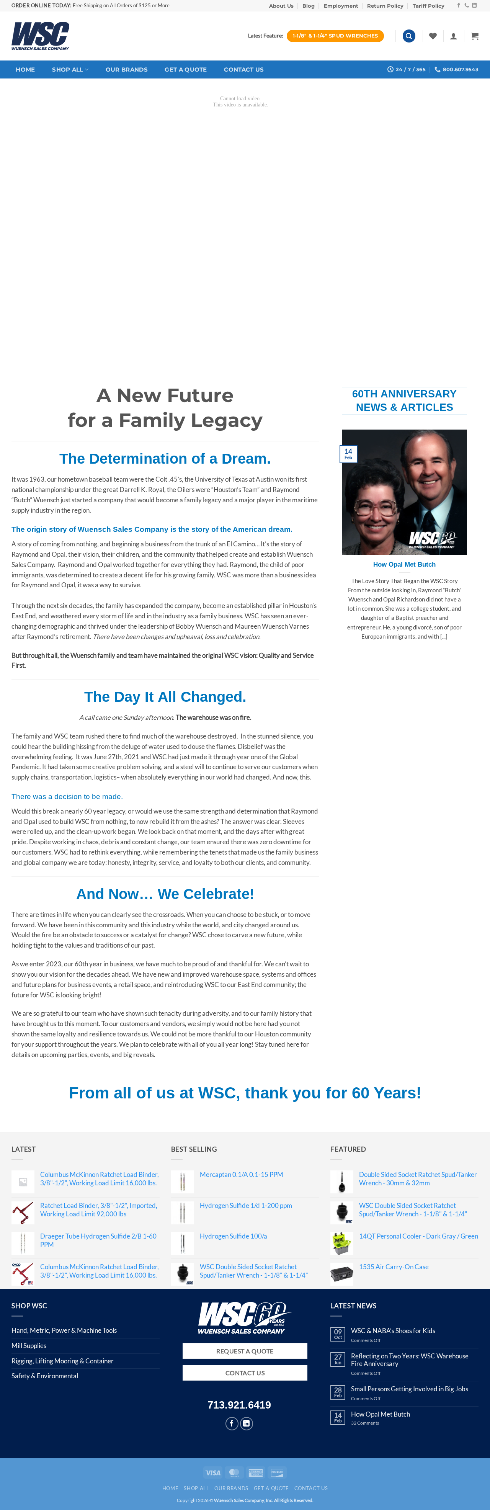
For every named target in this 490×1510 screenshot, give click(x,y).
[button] (409, 35)
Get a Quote (186, 69)
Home (25, 69)
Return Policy (385, 6)
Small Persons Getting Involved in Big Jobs (409, 1389)
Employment (341, 6)
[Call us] (466, 5)
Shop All (67, 69)
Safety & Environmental (44, 1376)
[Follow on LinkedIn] (474, 5)
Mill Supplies (28, 1346)
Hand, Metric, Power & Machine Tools (64, 1330)
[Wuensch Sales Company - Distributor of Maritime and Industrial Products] (40, 36)
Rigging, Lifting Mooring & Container (62, 1361)
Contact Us (244, 69)
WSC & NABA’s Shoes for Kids (393, 1331)
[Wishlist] (433, 36)
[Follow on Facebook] (458, 5)
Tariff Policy (428, 6)
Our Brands (127, 69)
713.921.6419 (239, 1405)
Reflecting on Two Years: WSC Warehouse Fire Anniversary (410, 1360)
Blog (308, 6)
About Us (281, 6)
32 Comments (371, 1423)
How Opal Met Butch (404, 564)
